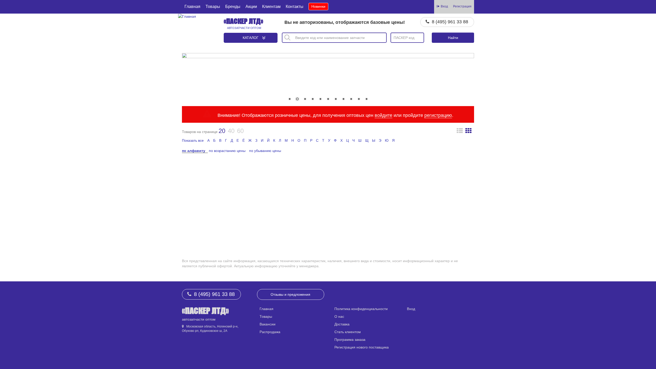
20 (222, 130)
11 (366, 99)
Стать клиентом (347, 332)
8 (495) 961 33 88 (450, 21)
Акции (251, 6)
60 (240, 130)
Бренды (232, 6)
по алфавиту (193, 151)
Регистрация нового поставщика (361, 347)
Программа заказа (349, 339)
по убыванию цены (265, 151)
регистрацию (438, 115)
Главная (192, 6)
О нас (339, 316)
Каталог (251, 38)
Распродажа (270, 332)
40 (231, 130)
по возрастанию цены (227, 151)
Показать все (193, 140)
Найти (453, 38)
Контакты (294, 6)
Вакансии (267, 324)
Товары (213, 6)
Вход (411, 309)
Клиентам (271, 6)
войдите (383, 115)
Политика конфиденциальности (361, 309)
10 (359, 99)
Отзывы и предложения (290, 294)
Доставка (342, 324)
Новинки (318, 6)
